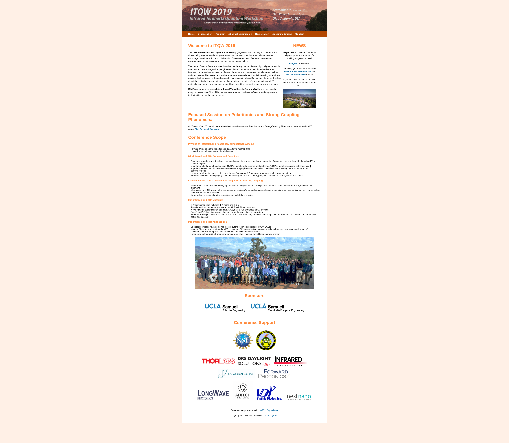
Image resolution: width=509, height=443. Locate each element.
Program (220, 34)
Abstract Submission (240, 34)
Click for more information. (207, 129)
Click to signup (270, 415)
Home (191, 34)
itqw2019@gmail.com (268, 410)
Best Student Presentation (297, 71)
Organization (205, 34)
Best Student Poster (296, 74)
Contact (299, 34)
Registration (262, 34)
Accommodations (282, 34)
